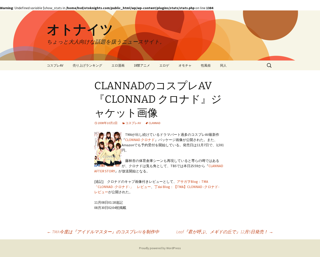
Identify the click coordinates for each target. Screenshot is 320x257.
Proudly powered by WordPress (160, 248)
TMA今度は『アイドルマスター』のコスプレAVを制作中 (103, 231)
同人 (223, 65)
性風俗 (206, 65)
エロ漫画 (118, 65)
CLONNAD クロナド (140, 140)
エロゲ (164, 65)
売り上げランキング (87, 65)
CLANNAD (154, 123)
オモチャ (185, 65)
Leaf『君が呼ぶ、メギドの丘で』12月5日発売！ (224, 231)
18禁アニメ (142, 65)
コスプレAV (55, 65)
